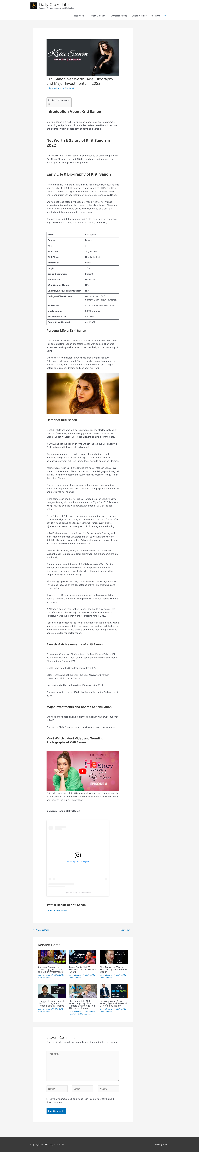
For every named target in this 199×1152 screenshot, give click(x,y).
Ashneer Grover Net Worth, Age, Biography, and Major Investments (50, 969)
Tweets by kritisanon (57, 910)
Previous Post (41, 930)
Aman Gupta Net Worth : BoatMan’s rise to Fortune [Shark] (83, 969)
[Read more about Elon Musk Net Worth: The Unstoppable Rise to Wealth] (114, 957)
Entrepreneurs (89, 1011)
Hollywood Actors (55, 88)
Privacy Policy (162, 1144)
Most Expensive (99, 16)
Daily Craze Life (54, 4)
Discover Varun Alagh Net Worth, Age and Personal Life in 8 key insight (114, 1003)
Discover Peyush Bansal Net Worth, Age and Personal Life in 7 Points (51, 1003)
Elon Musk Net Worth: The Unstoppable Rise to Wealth (113, 969)
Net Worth (79, 16)
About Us (155, 16)
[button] (165, 15)
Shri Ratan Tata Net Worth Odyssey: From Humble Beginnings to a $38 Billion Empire (82, 1004)
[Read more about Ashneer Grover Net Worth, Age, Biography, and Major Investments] (52, 957)
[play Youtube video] (83, 771)
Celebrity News (139, 16)
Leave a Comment (45, 975)
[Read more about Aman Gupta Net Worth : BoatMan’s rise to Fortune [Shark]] (83, 957)
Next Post (126, 930)
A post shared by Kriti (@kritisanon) (78, 892)
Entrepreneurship (119, 16)
